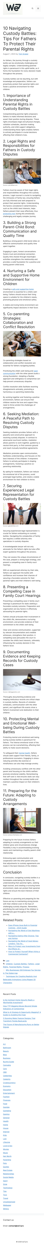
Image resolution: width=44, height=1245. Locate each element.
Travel (5, 1198)
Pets (5, 1163)
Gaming (6, 1114)
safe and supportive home (23, 289)
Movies (6, 1149)
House (5, 1128)
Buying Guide (8, 1062)
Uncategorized (9, 1202)
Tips (5, 1191)
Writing (6, 1209)
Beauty (6, 1051)
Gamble (6, 1107)
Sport (5, 1181)
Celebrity (6, 1079)
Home (5, 1125)
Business (6, 1058)
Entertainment (9, 1093)
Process (26, 967)
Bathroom (7, 1048)
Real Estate (7, 1170)
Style (5, 1184)
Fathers (31, 964)
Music (5, 1153)
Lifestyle (6, 1142)
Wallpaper (7, 1205)
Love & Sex (7, 1146)
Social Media (8, 1177)
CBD (5, 1072)
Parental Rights (15, 967)
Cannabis (7, 1065)
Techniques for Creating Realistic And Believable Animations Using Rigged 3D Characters (20, 979)
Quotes (6, 1167)
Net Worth (7, 1156)
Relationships (8, 1174)
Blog (5, 1055)
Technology (7, 1188)
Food (5, 1104)
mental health (24, 753)
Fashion (6, 1097)
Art (4, 1044)
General (6, 1118)
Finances (6, 1100)
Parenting (7, 1160)
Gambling (7, 1111)
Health (5, 1121)
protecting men (9, 214)
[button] (32, 8)
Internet (6, 1132)
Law (7, 961)
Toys (5, 1195)
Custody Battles (20, 964)
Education (7, 1090)
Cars (5, 1069)
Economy (7, 1086)
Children (9, 964)
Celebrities (7, 1076)
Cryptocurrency (9, 1083)
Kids (5, 1135)
